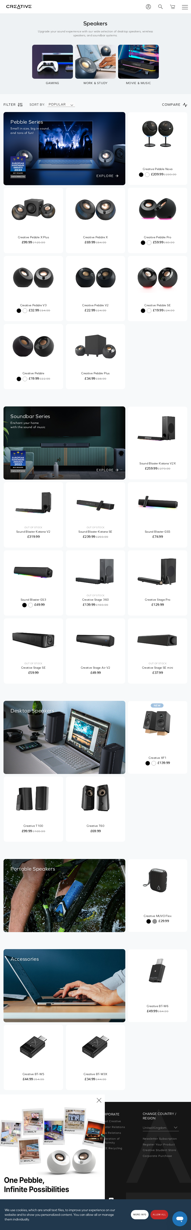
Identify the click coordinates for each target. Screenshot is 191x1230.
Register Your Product (159, 1144)
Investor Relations (112, 1127)
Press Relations (110, 1133)
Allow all (159, 1214)
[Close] (99, 1100)
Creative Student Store (159, 1150)
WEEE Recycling (110, 1148)
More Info (139, 1214)
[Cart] (172, 7)
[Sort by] (71, 104)
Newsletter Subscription (160, 1138)
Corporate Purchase (157, 1156)
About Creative (110, 1121)
